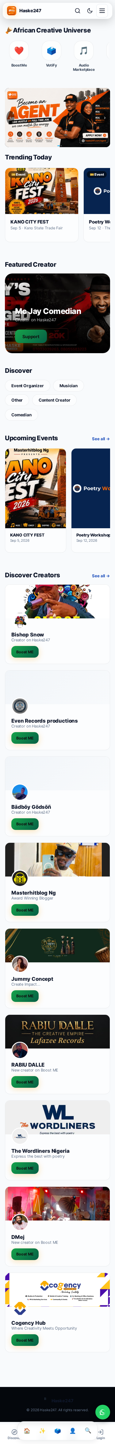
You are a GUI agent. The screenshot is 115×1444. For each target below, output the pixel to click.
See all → (101, 438)
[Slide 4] (60, 145)
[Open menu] (102, 10)
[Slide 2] (55, 145)
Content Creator (55, 400)
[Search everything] (77, 10)
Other (17, 400)
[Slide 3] (57, 145)
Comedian (21, 414)
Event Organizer (27, 385)
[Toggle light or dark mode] (90, 10)
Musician (68, 385)
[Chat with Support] (102, 1412)
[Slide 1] (53, 145)
